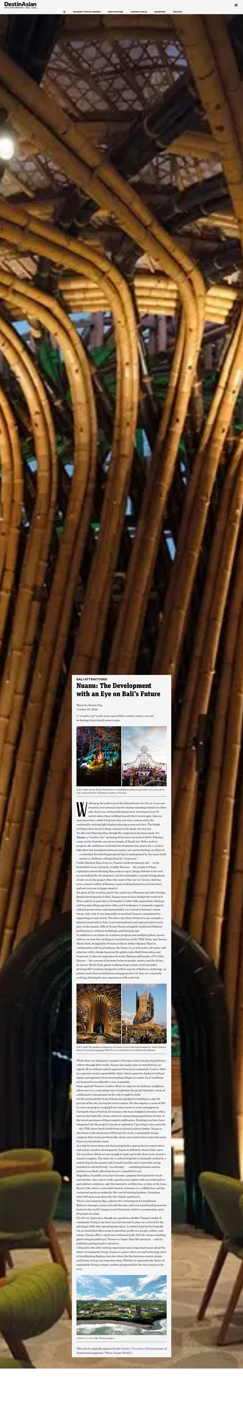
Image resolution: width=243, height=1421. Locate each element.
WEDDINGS (160, 12)
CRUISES (177, 12)
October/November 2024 (136, 1348)
